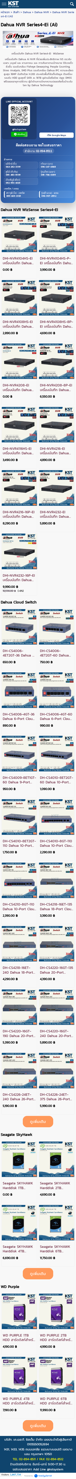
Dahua (27, 12)
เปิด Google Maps (56, 135)
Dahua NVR (41, 12)
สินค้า (16, 12)
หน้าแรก (5, 12)
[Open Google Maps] (56, 118)
